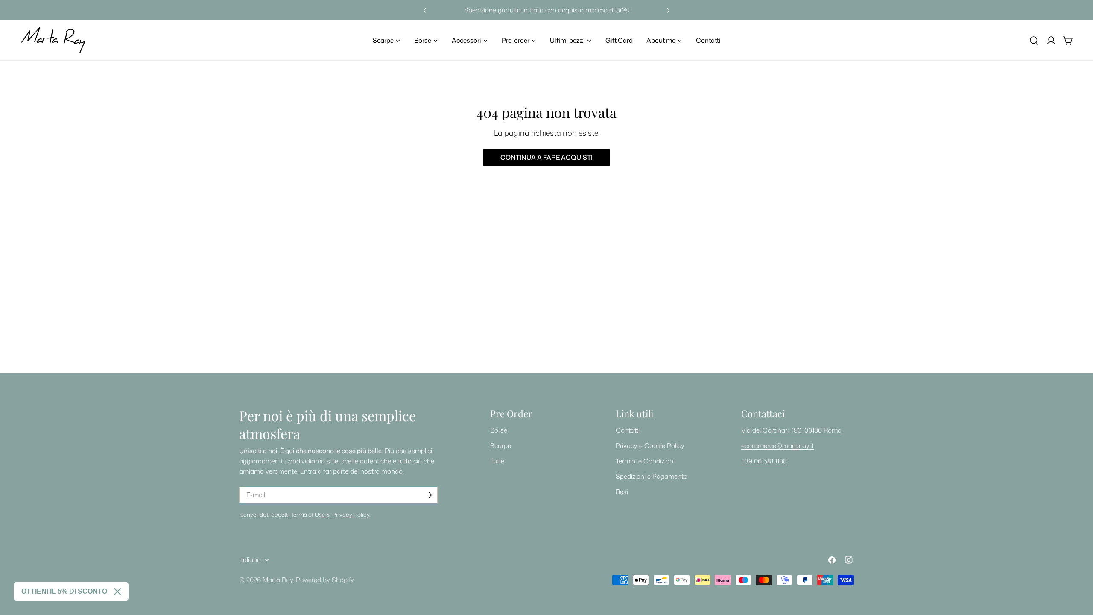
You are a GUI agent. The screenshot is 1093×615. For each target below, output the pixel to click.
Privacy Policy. (351, 514)
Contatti (628, 430)
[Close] (117, 591)
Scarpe (500, 445)
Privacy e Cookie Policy (650, 445)
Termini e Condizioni (645, 461)
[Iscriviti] (430, 495)
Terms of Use (308, 514)
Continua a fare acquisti (546, 157)
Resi (622, 491)
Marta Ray (278, 579)
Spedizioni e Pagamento (651, 476)
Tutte (497, 461)
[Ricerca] (1034, 40)
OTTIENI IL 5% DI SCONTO (64, 591)
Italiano (250, 559)
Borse (498, 430)
